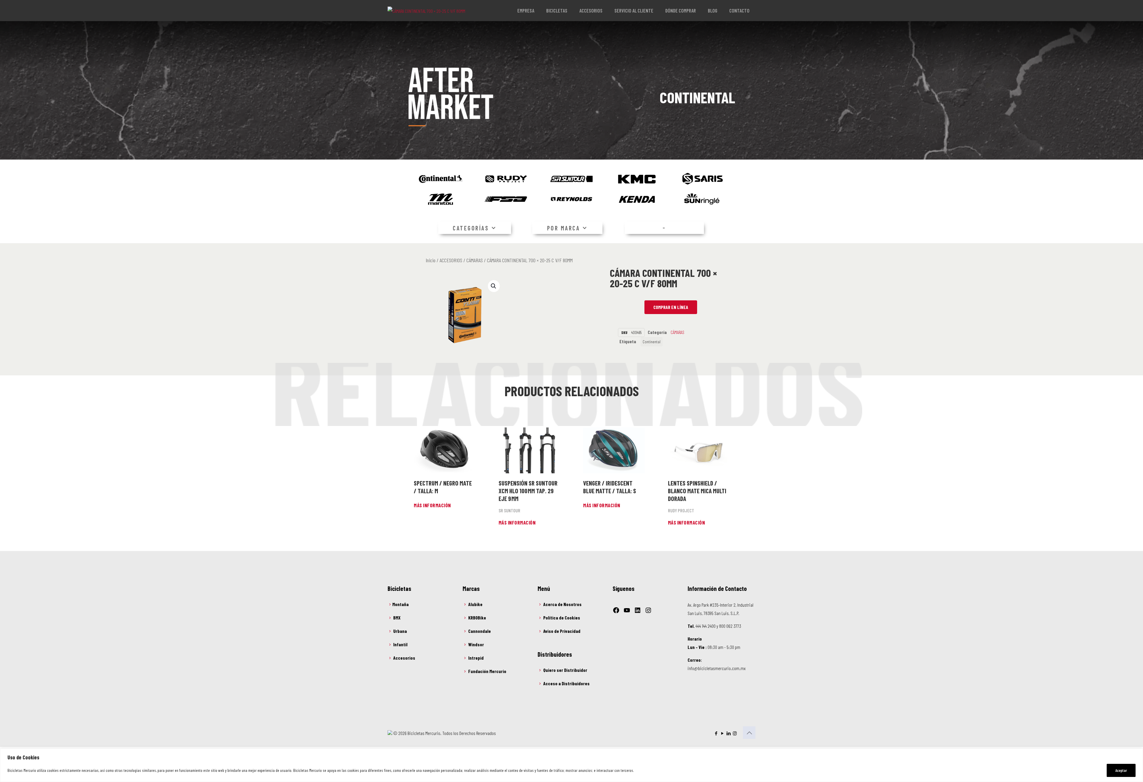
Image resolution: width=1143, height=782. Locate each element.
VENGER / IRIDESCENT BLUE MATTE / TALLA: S (609, 486)
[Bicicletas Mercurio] (426, 10)
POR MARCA (563, 228)
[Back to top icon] (749, 732)
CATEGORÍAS (471, 228)
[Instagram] (648, 610)
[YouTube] (626, 610)
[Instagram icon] (735, 733)
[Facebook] (616, 610)
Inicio (430, 260)
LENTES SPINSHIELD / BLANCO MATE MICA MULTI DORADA (697, 490)
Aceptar (1121, 770)
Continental (651, 341)
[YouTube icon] (722, 733)
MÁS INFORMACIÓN (432, 505)
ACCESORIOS (451, 260)
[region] (571, 765)
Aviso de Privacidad (561, 631)
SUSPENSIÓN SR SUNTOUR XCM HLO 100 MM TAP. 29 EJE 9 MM (528, 490)
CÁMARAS (474, 260)
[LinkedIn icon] (728, 733)
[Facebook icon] (716, 733)
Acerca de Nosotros (562, 604)
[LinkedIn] (637, 610)
